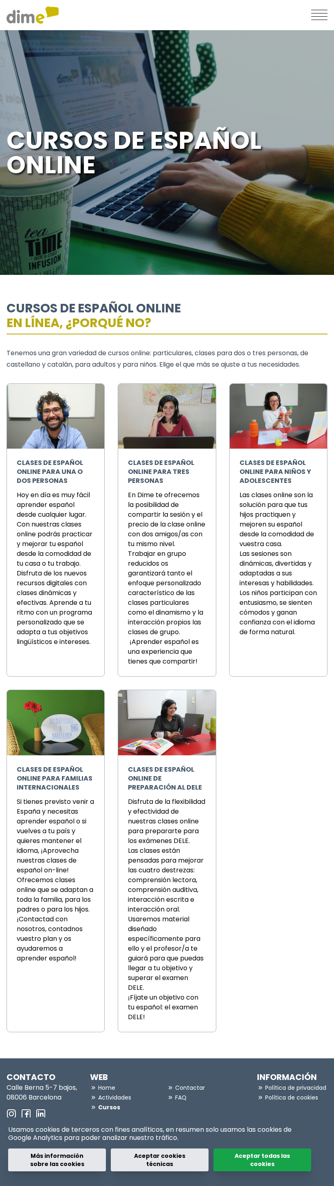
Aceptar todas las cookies (262, 1160)
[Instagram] (11, 1114)
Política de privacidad (295, 1088)
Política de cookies (291, 1097)
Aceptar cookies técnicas (159, 1160)
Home (106, 1088)
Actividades (114, 1097)
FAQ (181, 1097)
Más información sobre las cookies (57, 1160)
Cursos (109, 1107)
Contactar (190, 1088)
